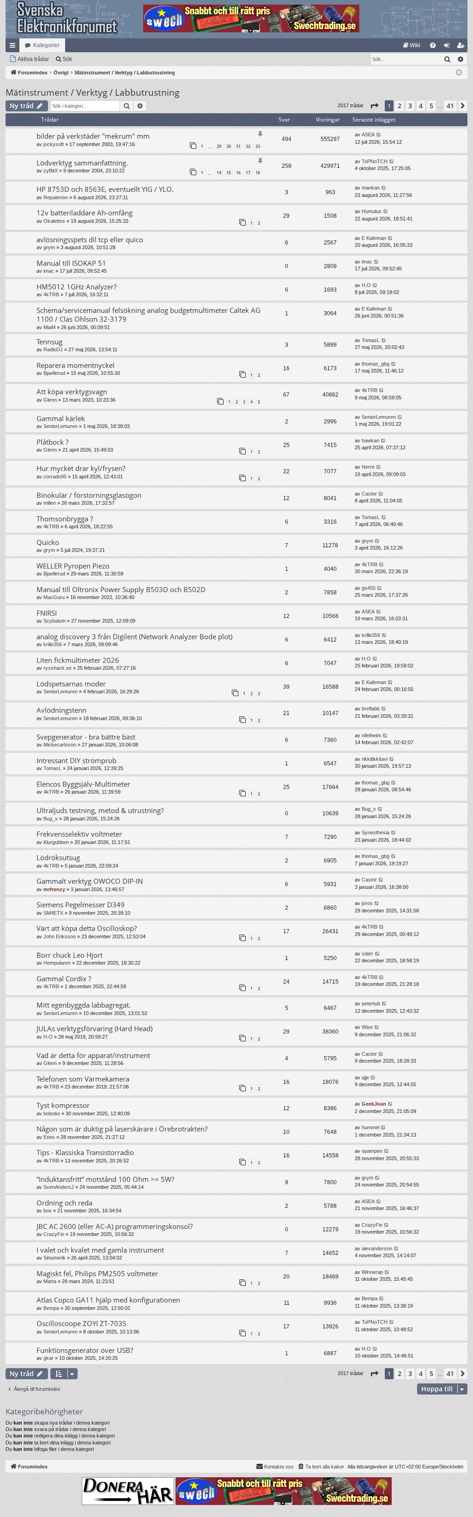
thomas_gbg (375, 364)
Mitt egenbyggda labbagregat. (83, 1004)
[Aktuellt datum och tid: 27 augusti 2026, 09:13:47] (459, 72)
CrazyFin (53, 1234)
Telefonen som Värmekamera (82, 1078)
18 (257, 173)
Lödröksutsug (58, 857)
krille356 (52, 644)
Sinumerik (54, 1257)
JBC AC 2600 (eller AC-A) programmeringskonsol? (114, 1226)
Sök (67, 59)
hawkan (370, 440)
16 (238, 173)
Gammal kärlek (60, 418)
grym (49, 247)
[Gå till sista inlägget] (379, 134)
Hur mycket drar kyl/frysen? (80, 468)
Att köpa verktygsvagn (71, 391)
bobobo (51, 1113)
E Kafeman (374, 238)
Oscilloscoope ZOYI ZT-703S (81, 1323)
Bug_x (50, 818)
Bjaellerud (54, 373)
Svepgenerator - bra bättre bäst (85, 736)
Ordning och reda (64, 1202)
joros (367, 903)
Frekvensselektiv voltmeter (79, 833)
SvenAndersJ (58, 1187)
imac (48, 271)
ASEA (368, 134)
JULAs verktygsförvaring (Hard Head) (94, 1028)
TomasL (371, 340)
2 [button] (399, 105)
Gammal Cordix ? (63, 978)
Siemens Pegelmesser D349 (80, 904)
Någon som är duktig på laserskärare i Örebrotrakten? (121, 1128)
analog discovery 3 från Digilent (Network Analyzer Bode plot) (134, 636)
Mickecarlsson (59, 744)
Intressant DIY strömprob (76, 760)
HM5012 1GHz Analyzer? (76, 286)
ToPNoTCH (375, 161)
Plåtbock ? (52, 442)
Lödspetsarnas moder (71, 683)
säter (367, 953)
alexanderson (377, 1248)
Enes (49, 1137)
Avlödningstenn (61, 710)
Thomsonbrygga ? (64, 518)
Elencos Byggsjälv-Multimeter (83, 784)
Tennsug (49, 341)
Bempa (51, 1308)
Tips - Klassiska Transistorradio (85, 1152)
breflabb (371, 708)
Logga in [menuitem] (448, 47)
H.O (366, 285)
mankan (371, 187)
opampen (372, 1151)
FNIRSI (46, 613)
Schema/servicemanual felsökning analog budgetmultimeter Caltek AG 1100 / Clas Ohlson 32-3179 (148, 315)
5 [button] (431, 105)
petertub (371, 1003)
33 (257, 146)
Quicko (47, 542)
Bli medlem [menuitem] (462, 47)
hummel (370, 1127)
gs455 (369, 588)
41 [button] (450, 105)
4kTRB (51, 294)
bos (47, 1210)
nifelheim (371, 735)
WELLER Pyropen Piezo (72, 565)
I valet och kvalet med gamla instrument (100, 1249)
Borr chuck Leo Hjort (69, 955)
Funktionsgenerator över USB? (84, 1350)
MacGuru (54, 597)
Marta (49, 1281)
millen (49, 503)
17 (248, 173)
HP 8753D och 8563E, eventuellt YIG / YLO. (105, 189)
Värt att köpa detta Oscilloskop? (86, 928)
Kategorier (46, 45)
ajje (365, 1077)
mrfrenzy (54, 889)
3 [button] (410, 105)
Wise (367, 1027)
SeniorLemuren (60, 426)
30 (228, 146)
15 (228, 173)
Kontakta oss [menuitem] (279, 1466)
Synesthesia (375, 832)
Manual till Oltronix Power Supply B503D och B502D (121, 589)
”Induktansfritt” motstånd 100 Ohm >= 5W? (105, 1179)
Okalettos (54, 221)
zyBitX (50, 170)
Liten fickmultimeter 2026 (77, 660)
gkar (48, 1358)
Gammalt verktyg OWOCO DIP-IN (89, 881)
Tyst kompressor (63, 1105)
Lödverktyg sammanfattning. (82, 162)
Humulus (372, 211)
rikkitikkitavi (375, 759)
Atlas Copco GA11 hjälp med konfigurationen (108, 1299)
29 (219, 146)
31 (238, 146)
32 (248, 146)
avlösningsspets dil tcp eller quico (89, 239)
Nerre (368, 467)
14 (219, 173)
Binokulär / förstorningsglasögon (88, 495)
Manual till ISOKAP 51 (71, 263)
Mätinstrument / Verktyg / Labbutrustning (92, 92)
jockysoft (53, 144)
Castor (369, 493)
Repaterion (55, 197)
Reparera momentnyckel (75, 365)
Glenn (50, 400)
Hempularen (57, 963)
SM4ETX (53, 913)
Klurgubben (56, 842)
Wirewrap (372, 1272)
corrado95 (55, 476)
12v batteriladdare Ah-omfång (84, 212)
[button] (374, 105)
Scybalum (54, 621)
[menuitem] (412, 45)
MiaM (49, 327)
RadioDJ (53, 349)
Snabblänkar (14, 47)
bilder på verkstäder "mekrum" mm (93, 136)
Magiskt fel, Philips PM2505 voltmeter (97, 1273)
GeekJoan (374, 1104)
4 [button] (421, 105)
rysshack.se (57, 668)
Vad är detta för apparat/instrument (93, 1055)
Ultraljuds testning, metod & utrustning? (100, 810)
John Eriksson (59, 936)
